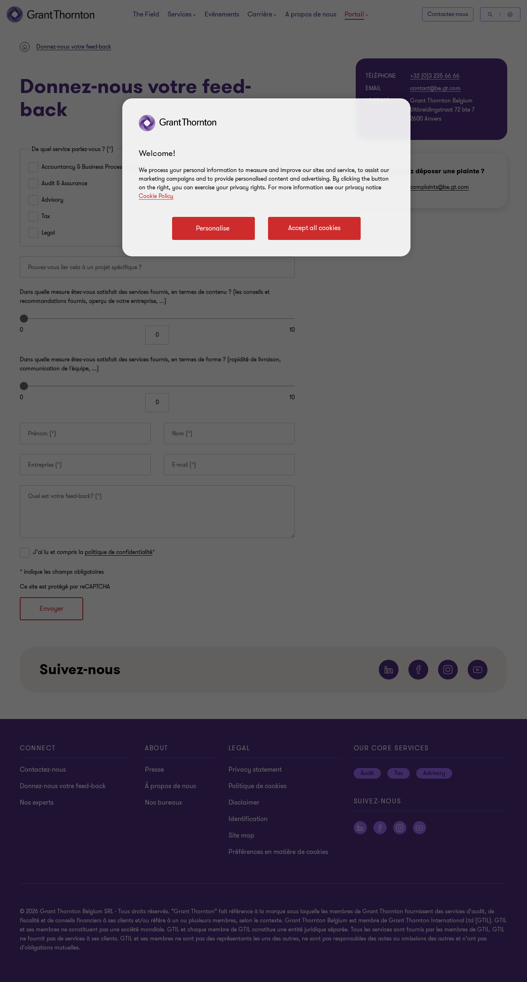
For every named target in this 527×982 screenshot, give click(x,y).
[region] (266, 177)
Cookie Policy (156, 196)
